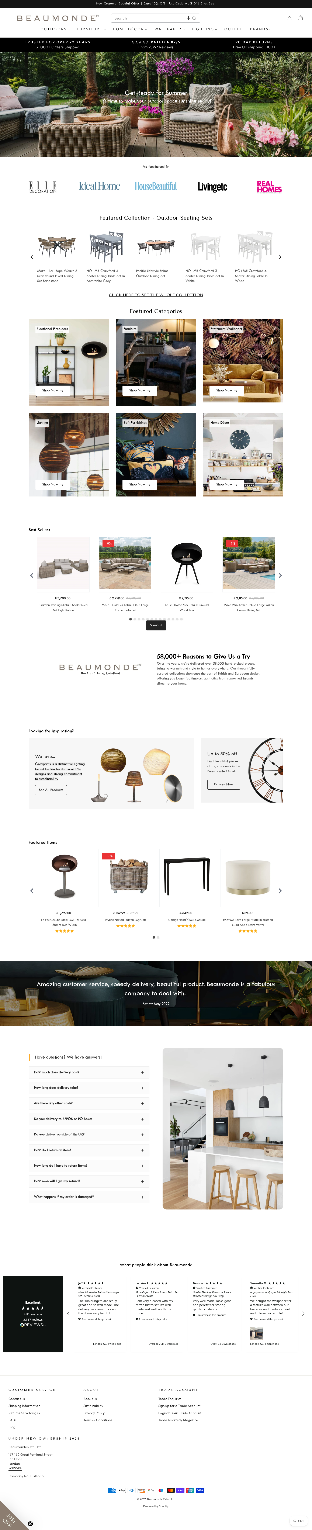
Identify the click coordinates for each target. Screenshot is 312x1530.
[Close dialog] (233, 709)
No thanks (114, 790)
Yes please (114, 776)
